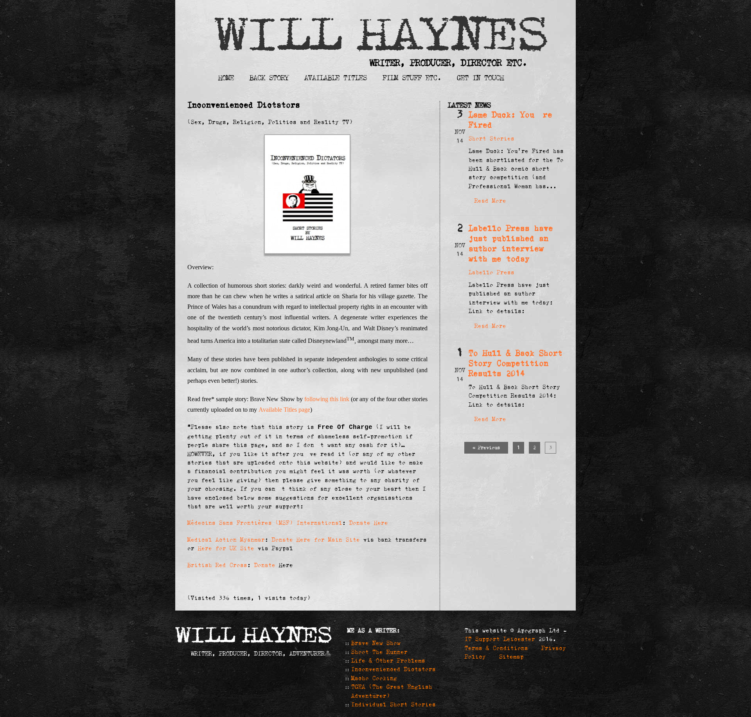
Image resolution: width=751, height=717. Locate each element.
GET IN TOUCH (480, 78)
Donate (266, 565)
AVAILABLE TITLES (335, 78)
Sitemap (511, 657)
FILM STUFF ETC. (412, 78)
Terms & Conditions (496, 648)
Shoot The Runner (379, 652)
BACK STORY (269, 78)
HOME (226, 78)
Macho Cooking (374, 678)
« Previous (486, 447)
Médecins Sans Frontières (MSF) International (264, 523)
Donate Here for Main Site (316, 540)
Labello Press (491, 272)
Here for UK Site (226, 548)
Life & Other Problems (388, 661)
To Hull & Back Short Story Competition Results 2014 (515, 363)
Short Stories (491, 138)
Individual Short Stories (393, 704)
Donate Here (368, 523)
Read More (490, 201)
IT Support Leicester (500, 639)
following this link (326, 399)
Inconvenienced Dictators (393, 669)
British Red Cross (217, 565)
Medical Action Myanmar (226, 540)
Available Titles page (284, 409)
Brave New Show (376, 643)
